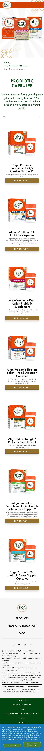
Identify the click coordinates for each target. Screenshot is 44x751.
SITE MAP (22, 722)
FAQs (22, 633)
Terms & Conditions (22, 705)
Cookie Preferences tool (29, 737)
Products (22, 618)
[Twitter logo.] (19, 645)
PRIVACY (22, 709)
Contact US (22, 700)
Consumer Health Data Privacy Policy (22, 713)
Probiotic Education (22, 625)
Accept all (12, 745)
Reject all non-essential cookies (32, 744)
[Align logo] (7, 5)
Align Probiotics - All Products (16, 65)
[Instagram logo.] (25, 645)
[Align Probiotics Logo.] (22, 607)
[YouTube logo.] (30, 645)
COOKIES (22, 718)
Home (6, 62)
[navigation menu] (40, 5)
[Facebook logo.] (13, 645)
